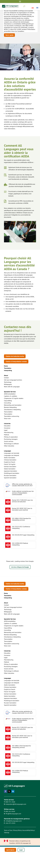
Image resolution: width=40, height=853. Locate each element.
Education (7, 426)
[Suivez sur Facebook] (5, 791)
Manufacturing (8, 432)
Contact (6, 378)
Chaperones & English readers (13, 398)
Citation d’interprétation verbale (16, 361)
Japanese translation (10, 471)
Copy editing (8, 400)
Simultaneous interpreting (12, 409)
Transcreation (8, 412)
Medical (6, 435)
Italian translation (9, 469)
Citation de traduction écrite (15, 356)
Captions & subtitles (10, 396)
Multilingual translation (11, 473)
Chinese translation (10, 460)
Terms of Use (8, 830)
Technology (7, 382)
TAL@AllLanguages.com (13, 814)
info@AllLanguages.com (14, 821)
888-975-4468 (10, 802)
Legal (5, 430)
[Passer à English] (32, 8)
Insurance (7, 428)
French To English (9, 464)
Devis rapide (9, 35)
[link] (7, 368)
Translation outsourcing (11, 416)
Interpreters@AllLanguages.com (15, 804)
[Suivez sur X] (9, 791)
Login (21, 850)
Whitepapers (8, 384)
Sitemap (6, 832)
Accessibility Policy (28, 830)
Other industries (9, 446)
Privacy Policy (17, 830)
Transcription (8, 414)
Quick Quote (10, 850)
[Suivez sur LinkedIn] (12, 791)
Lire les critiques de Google (20, 567)
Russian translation (10, 475)
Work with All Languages (12, 387)
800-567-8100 (10, 811)
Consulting (7, 403)
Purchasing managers (11, 439)
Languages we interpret (11, 455)
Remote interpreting (10, 407)
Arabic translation (9, 457)
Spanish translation (10, 478)
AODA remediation (10, 394)
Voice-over (7, 418)
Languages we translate (11, 453)
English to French (9, 462)
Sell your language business (13, 380)
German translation (10, 466)
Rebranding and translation (12, 405)
